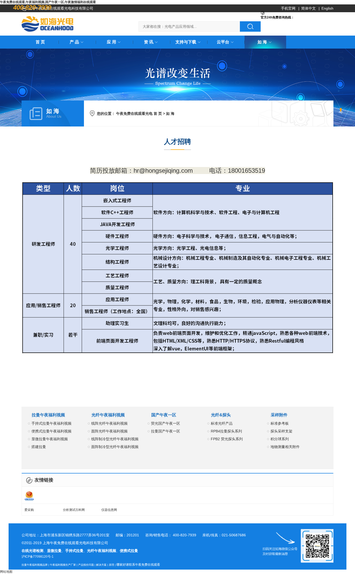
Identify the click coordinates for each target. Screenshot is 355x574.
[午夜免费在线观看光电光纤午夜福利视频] (48, 24)
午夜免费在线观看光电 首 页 (139, 113)
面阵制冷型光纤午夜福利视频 (115, 447)
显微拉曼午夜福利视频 (49, 439)
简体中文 (308, 8)
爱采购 (29, 510)
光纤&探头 (221, 415)
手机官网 (288, 8)
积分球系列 (280, 439)
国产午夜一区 (163, 415)
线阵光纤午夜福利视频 (109, 423)
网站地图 (6, 571)
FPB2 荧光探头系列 (227, 439)
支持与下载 (185, 42)
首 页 (40, 42)
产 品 (74, 42)
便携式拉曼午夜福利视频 (51, 431)
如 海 (262, 42)
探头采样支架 (281, 431)
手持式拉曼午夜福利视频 (51, 423)
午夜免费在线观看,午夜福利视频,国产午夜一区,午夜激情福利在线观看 (48, 2)
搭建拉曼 (38, 447)
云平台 (223, 42)
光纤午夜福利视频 (108, 415)
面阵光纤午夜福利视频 (109, 431)
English (327, 8)
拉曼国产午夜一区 (165, 431)
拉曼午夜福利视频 (48, 415)
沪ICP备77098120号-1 (38, 556)
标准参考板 (280, 423)
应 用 (111, 42)
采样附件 (279, 415)
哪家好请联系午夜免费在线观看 (138, 564)
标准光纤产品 (222, 423)
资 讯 (148, 42)
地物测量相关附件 (285, 447)
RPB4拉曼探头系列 (226, 431)
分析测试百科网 (74, 510)
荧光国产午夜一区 (165, 423)
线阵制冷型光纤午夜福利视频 (115, 439)
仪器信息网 (109, 510)
